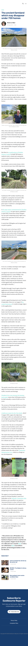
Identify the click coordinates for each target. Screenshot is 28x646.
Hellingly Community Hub (18, 498)
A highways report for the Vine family (11, 413)
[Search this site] (23, 4)
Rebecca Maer (11, 22)
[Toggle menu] (26, 4)
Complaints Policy (14, 623)
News (2, 9)
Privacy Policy (14, 620)
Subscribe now (15, 611)
